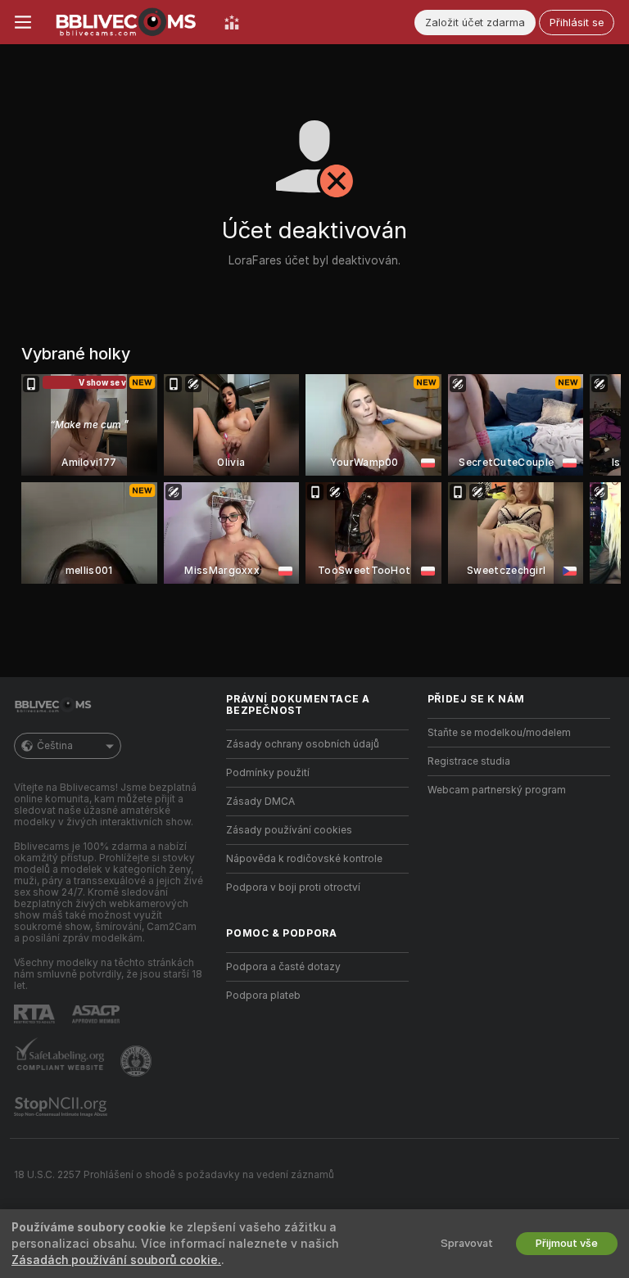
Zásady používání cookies (289, 830)
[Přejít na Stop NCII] (62, 1107)
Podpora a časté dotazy (283, 967)
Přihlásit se (577, 22)
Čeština (55, 746)
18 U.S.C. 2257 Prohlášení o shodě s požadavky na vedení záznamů (174, 1175)
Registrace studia (469, 761)
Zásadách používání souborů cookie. (116, 1260)
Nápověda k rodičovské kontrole (304, 859)
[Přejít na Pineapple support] (137, 1061)
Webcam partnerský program (497, 790)
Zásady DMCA (260, 801)
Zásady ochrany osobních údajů (302, 744)
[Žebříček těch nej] (232, 22)
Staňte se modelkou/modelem (499, 732)
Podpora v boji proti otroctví (293, 887)
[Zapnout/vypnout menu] (23, 22)
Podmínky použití (268, 773)
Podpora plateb (263, 995)
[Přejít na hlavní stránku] (128, 22)
